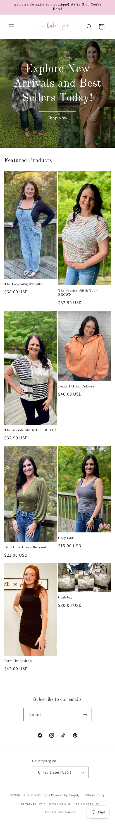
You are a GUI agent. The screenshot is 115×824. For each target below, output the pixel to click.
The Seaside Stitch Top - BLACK (30, 430)
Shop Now (57, 117)
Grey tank (66, 538)
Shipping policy (87, 804)
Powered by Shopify (65, 795)
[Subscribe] (85, 714)
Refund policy (95, 795)
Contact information (60, 812)
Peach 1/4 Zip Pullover (76, 386)
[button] (11, 27)
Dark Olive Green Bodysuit (25, 547)
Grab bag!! (66, 597)
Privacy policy (31, 804)
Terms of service (59, 804)
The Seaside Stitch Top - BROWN (77, 293)
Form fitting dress (18, 661)
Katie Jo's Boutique (36, 795)
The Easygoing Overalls (23, 284)
